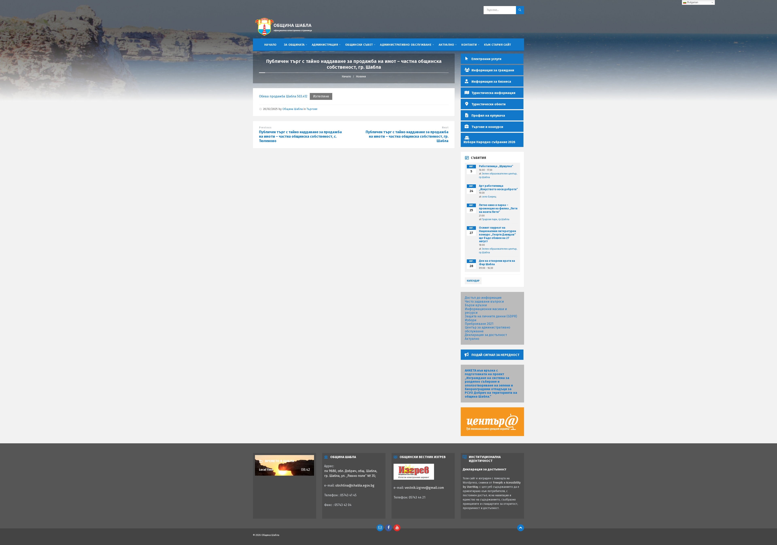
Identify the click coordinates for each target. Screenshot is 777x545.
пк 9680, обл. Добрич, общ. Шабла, (350, 471)
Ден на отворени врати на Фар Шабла (497, 262)
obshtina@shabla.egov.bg (354, 485)
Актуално (472, 339)
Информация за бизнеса (491, 81)
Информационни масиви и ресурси (486, 311)
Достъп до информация (483, 298)
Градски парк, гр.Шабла (495, 219)
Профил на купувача (488, 115)
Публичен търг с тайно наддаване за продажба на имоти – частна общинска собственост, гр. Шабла (407, 136)
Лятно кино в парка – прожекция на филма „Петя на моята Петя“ (498, 208)
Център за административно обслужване (487, 329)
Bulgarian (692, 2)
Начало (346, 76)
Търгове (312, 109)
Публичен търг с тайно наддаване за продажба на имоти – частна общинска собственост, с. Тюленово (300, 136)
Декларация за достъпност (486, 335)
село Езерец (489, 196)
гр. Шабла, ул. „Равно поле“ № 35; (350, 476)
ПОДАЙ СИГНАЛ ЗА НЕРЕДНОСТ (495, 355)
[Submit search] (520, 10)
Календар (473, 280)
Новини (361, 76)
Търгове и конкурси (487, 127)
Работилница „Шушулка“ (496, 166)
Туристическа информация (493, 93)
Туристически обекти (488, 104)
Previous (265, 127)
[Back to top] (520, 527)
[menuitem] (270, 44)
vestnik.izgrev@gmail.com (424, 488)
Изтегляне (321, 96)
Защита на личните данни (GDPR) (491, 316)
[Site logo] (283, 36)
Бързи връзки (476, 305)
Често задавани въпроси (484, 301)
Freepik (498, 482)
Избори (470, 320)
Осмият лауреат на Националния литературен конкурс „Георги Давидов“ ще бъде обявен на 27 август (497, 234)
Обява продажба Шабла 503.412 (283, 96)
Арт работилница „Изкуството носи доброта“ (498, 187)
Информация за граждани (492, 70)
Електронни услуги (486, 59)
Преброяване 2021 (479, 324)
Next (445, 127)
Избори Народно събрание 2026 (489, 142)
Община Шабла (292, 109)
